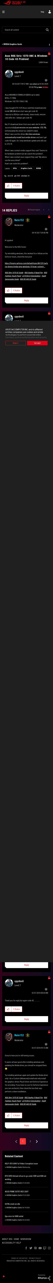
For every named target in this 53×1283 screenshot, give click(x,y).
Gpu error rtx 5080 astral (14, 1216)
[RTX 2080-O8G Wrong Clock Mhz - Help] (48, 209)
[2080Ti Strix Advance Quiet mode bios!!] (44, 209)
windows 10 (25, 176)
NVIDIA (38, 168)
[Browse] (4, 11)
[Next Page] (36, 1141)
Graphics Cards (26, 168)
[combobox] (26, 29)
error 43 (10, 176)
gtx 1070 (17, 176)
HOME (16, 1239)
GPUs (15, 168)
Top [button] (3, 1276)
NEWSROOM (25, 1239)
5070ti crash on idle (12, 1204)
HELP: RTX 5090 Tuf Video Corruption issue (21, 1164)
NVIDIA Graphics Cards (13, 44)
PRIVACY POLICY (35, 1258)
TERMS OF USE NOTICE (19, 1258)
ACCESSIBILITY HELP (11, 1243)
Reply (26, 195)
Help (42, 12)
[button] (8, 185)
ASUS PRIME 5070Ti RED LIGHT (17, 1191)
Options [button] (49, 44)
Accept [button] (37, 343)
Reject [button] (15, 343)
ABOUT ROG (7, 1239)
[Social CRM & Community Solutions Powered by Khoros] (44, 1277)
